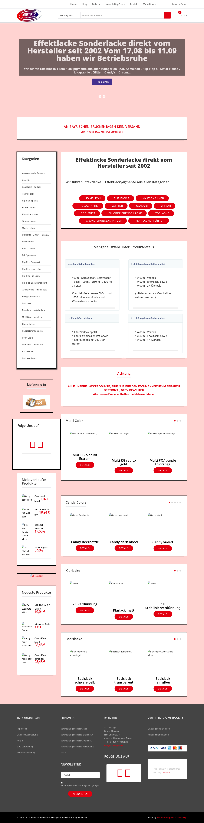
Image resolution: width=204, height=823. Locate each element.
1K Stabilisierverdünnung (162, 606)
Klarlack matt (123, 610)
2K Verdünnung (85, 604)
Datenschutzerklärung (27, 734)
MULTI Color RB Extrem (85, 456)
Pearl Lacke (27, 337)
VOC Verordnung (25, 746)
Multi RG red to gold (124, 462)
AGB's (20, 740)
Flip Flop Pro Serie (31, 275)
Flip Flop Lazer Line (31, 268)
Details (85, 464)
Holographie (89, 205)
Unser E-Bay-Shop (115, 4)
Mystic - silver (28, 227)
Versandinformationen (158, 734)
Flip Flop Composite (31, 262)
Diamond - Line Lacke (32, 344)
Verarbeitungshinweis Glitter (74, 728)
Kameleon (93, 198)
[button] (178, 4)
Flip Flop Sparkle (30, 200)
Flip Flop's (121, 198)
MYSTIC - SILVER (153, 198)
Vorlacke (161, 213)
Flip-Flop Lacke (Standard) (34, 282)
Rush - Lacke (28, 248)
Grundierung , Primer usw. (34, 289)
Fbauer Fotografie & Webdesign (172, 817)
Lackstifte (26, 303)
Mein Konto (149, 4)
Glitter (117, 205)
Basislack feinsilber (162, 680)
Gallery (96, 4)
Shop (85, 4)
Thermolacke (28, 193)
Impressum (22, 728)
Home (73, 4)
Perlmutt (87, 213)
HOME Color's (29, 207)
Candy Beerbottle (85, 542)
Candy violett (162, 542)
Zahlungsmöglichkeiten (159, 728)
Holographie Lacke (31, 296)
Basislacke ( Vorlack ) (32, 186)
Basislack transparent (123, 680)
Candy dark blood (124, 542)
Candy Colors (28, 323)
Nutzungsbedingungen (88, 785)
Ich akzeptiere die (80, 785)
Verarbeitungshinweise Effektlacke (77, 734)
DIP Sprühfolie (29, 255)
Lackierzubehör (29, 358)
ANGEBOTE (27, 351)
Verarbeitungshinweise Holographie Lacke (77, 749)
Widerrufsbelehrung (26, 752)
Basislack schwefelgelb (85, 680)
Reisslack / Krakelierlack (33, 310)
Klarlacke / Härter (149, 220)
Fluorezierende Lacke (125, 213)
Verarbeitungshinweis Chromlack (76, 740)
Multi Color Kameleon (32, 317)
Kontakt (133, 4)
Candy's (141, 205)
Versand (166, 772)
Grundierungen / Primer (103, 220)
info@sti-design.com (114, 745)
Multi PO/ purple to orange (163, 462)
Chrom (165, 205)
